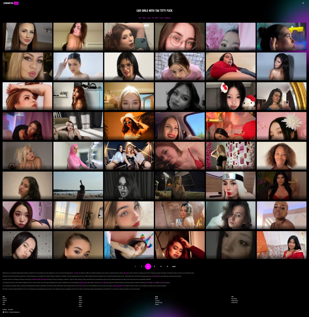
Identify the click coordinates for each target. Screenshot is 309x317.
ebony (144, 18)
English (5, 309)
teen (140, 18)
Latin (146, 282)
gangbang (167, 18)
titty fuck (126, 273)
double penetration (117, 286)
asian (148, 18)
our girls (104, 282)
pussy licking (83, 282)
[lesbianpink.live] (10, 3)
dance (158, 276)
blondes (33, 279)
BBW (156, 18)
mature (161, 18)
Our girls (76, 273)
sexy (153, 276)
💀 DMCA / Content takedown (11, 312)
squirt (80, 286)
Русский (10, 309)
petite (38, 279)
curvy (154, 282)
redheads (43, 279)
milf (153, 18)
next (174, 266)
